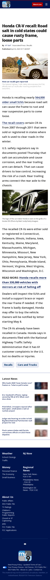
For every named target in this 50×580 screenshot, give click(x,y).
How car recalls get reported (15, 81)
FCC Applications (9, 530)
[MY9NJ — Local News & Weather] (6, 4)
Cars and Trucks (27, 364)
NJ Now (27, 453)
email (25, 544)
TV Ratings (6, 507)
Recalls (29, 45)
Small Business (8, 477)
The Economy (8, 474)
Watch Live (37, 4)
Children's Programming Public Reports (8, 512)
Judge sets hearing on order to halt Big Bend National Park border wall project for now (17, 420)
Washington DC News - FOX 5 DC (30, 488)
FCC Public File (8, 527)
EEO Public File (8, 504)
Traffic (5, 460)
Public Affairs (7, 500)
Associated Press (19, 45)
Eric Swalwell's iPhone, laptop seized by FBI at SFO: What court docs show (15, 397)
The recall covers (13, 123)
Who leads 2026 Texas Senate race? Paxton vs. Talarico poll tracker (17, 384)
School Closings (9, 457)
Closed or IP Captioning (7, 519)
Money (6, 467)
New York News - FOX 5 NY (30, 475)
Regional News (28, 469)
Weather (7, 453)
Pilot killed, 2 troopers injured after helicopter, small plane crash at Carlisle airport (17, 409)
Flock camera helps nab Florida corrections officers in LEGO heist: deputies (16, 432)
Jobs (4, 524)
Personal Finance (9, 471)
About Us (7, 497)
